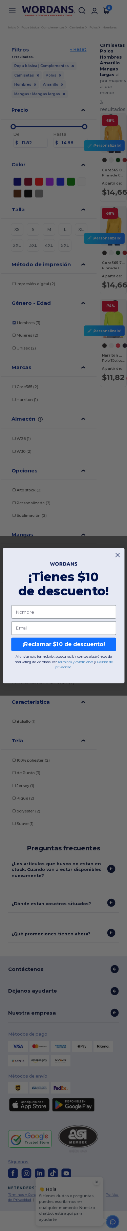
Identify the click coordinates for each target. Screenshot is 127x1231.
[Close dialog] (117, 554)
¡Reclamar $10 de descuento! (63, 644)
